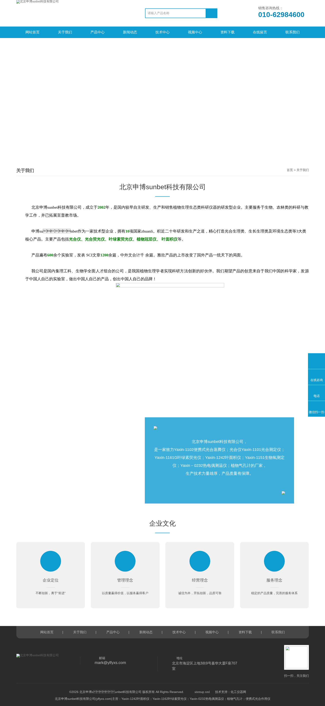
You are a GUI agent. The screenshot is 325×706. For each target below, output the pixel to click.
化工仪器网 (238, 692)
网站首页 (32, 32)
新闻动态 (130, 32)
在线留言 (260, 32)
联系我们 (292, 32)
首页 (290, 170)
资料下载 (227, 32)
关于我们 (65, 32)
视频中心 (195, 32)
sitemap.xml (202, 692)
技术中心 (162, 32)
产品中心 (97, 32)
